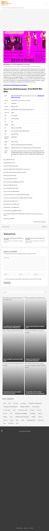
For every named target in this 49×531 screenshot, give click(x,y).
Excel (11, 413)
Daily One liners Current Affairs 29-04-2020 (35, 238)
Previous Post (5, 226)
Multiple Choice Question (22, 416)
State (22, 420)
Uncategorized (31, 420)
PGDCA (34, 416)
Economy (32, 410)
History (40, 413)
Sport (17, 420)
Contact (31, 528)
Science (40, 416)
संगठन (17, 423)
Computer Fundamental (34, 403)
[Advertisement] (24, 18)
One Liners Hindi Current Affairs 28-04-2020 (14, 238)
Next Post (45, 226)
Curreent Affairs (16, 66)
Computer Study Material (10, 406)
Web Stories (40, 420)
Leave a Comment (7, 66)
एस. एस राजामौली (13, 210)
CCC (4, 403)
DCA (14, 410)
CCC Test (15, 403)
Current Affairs (36, 406)
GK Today (41, 240)
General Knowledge (25, 66)
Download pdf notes (22, 410)
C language (23, 403)
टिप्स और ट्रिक (11, 423)
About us (26, 528)
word (4, 423)
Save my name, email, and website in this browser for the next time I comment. (23, 279)
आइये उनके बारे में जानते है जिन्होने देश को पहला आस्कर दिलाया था (15, 85)
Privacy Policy (19, 528)
